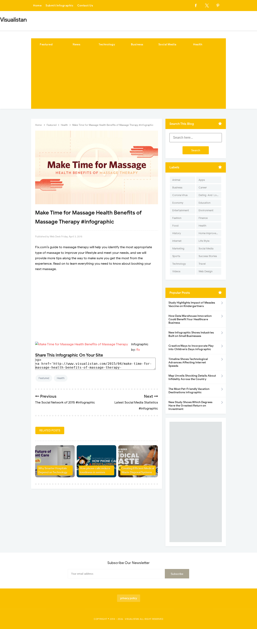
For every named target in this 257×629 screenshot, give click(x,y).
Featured (46, 44)
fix (138, 350)
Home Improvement (210, 233)
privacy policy (128, 598)
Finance (203, 218)
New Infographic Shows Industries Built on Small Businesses (191, 334)
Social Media (167, 44)
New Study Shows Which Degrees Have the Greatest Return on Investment (190, 405)
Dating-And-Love (209, 195)
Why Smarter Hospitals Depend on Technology (52, 470)
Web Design (205, 271)
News (76, 44)
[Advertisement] (128, 81)
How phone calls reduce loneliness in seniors (95, 470)
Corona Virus (180, 195)
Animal (176, 180)
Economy (177, 202)
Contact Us (85, 5)
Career (203, 187)
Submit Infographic (59, 5)
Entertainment (180, 210)
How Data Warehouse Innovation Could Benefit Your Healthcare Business (190, 319)
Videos (176, 271)
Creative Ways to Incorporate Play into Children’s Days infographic (191, 347)
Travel (202, 263)
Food (175, 225)
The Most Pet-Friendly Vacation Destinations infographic (188, 390)
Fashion (176, 218)
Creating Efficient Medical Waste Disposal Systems (137, 470)
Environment (206, 210)
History (176, 233)
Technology (107, 44)
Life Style (204, 241)
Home (37, 5)
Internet (177, 241)
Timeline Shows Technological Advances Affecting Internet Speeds (188, 362)
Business (137, 44)
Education (204, 202)
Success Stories (208, 256)
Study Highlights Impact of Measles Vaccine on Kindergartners (191, 304)
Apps (202, 180)
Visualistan (132, 619)
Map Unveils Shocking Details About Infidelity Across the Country (192, 377)
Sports (176, 256)
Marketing (178, 248)
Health (197, 44)
